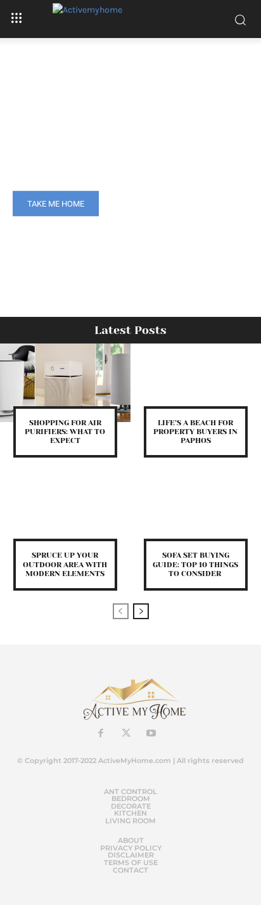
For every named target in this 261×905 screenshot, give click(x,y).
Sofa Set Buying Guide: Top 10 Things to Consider (195, 564)
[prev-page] (121, 611)
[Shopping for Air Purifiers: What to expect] (65, 382)
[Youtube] (151, 733)
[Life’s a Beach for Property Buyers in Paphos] (195, 382)
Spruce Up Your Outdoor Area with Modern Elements (65, 564)
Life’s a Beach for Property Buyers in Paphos (195, 432)
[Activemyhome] (131, 19)
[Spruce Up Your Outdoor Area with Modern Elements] (65, 516)
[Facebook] (100, 733)
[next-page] (141, 611)
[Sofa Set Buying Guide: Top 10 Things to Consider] (195, 516)
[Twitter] (126, 733)
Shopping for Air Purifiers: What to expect (65, 432)
